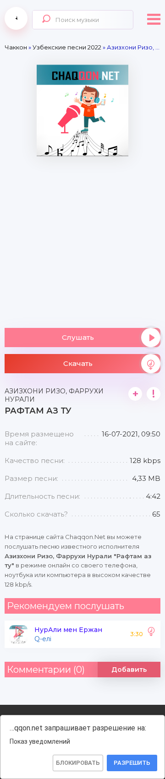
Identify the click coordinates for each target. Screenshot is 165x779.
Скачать (78, 363)
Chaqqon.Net (16, 18)
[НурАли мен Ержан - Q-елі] (151, 634)
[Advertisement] (82, 238)
